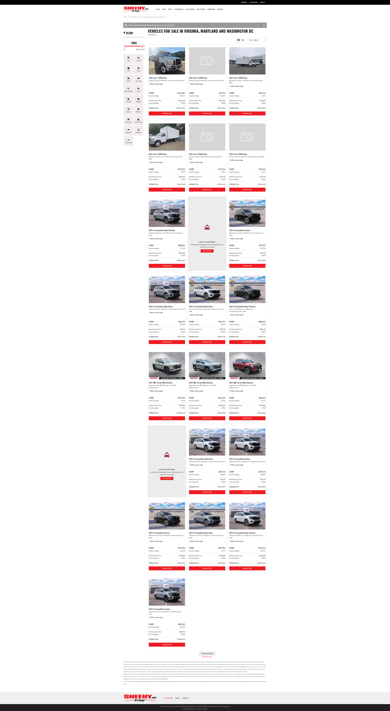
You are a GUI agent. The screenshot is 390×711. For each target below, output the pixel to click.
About (262, 2)
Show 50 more (207, 657)
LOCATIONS (169, 698)
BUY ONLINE (190, 9)
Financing (211, 9)
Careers (244, 2)
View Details (167, 113)
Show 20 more (207, 654)
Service (220, 9)
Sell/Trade (201, 9)
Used (170, 9)
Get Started (207, 251)
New (164, 9)
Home (157, 9)
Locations (253, 2)
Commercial (179, 9)
